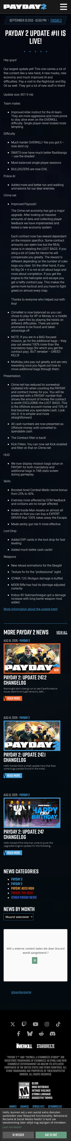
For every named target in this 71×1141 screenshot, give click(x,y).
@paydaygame (21, 992)
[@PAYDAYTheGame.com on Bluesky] (30, 1034)
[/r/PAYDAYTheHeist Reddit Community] (41, 1034)
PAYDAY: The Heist (22, 892)
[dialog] (35, 1125)
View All (61, 632)
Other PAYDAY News (24, 897)
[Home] (12, 1106)
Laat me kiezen (12, 1127)
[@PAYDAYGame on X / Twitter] (12, 1024)
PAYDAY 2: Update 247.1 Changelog (25, 757)
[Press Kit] (38, 1106)
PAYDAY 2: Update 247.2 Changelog (25, 680)
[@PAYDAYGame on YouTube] (35, 1024)
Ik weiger (18, 1134)
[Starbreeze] (55, 1106)
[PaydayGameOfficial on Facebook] (18, 1034)
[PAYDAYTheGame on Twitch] (24, 1024)
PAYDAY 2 (56, 20)
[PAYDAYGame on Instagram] (47, 1024)
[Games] (24, 1106)
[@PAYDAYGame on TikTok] (58, 1024)
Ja (35, 960)
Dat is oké (51, 1134)
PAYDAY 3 (16, 879)
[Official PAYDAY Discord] (52, 1034)
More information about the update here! (31, 609)
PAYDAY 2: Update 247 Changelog (24, 834)
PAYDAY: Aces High (22, 888)
